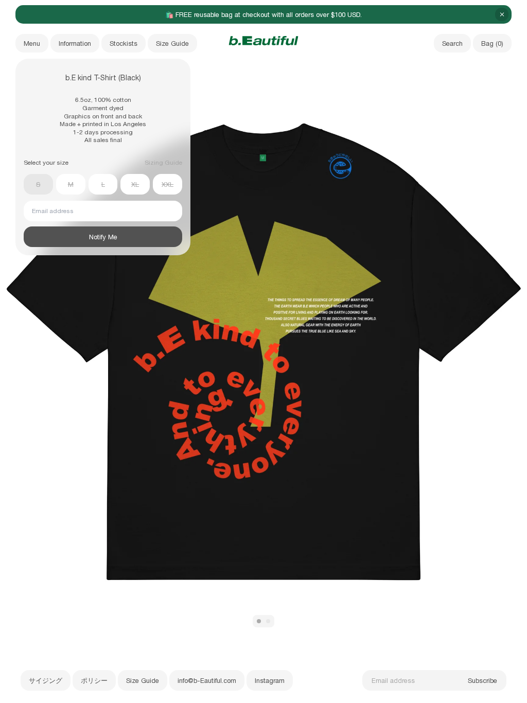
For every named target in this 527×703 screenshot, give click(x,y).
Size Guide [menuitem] (172, 43)
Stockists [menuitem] (123, 43)
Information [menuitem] (75, 43)
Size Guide (142, 680)
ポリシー (94, 680)
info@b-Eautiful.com (207, 680)
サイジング (45, 680)
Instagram (270, 680)
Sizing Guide (163, 162)
